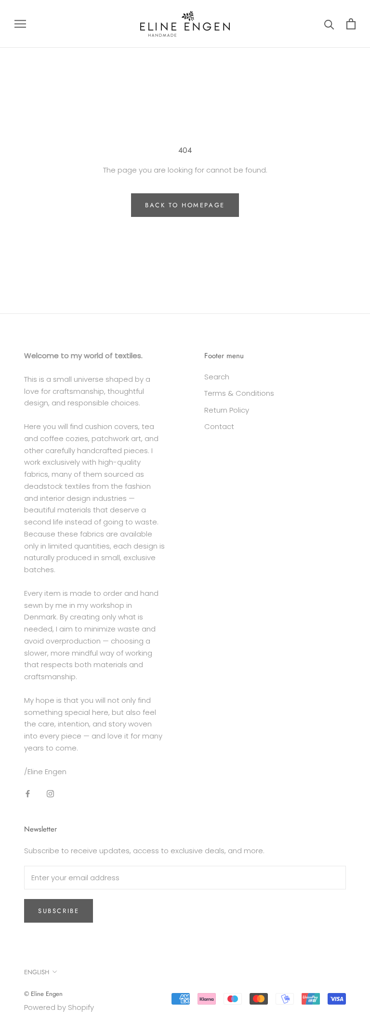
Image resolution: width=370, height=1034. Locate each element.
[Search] (329, 24)
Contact (219, 426)
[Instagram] (50, 793)
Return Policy (226, 410)
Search (216, 377)
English (36, 972)
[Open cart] (351, 23)
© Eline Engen (43, 993)
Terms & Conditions (239, 393)
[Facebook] (27, 793)
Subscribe (58, 910)
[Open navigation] (20, 24)
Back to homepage (185, 205)
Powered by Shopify (59, 1007)
